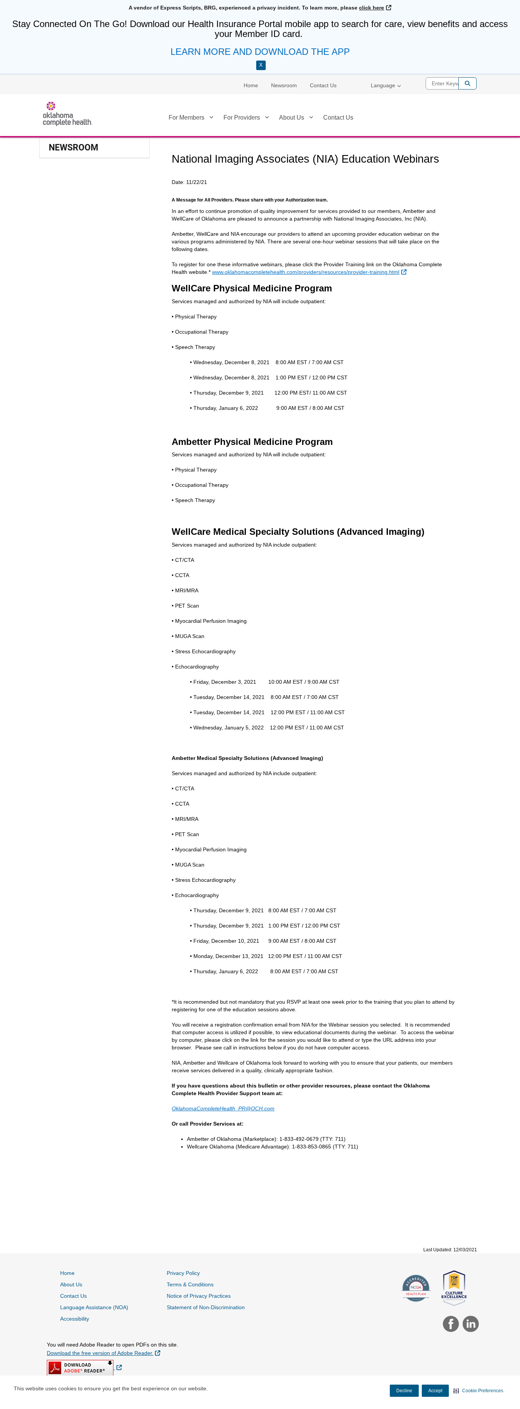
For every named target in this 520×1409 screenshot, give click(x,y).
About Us (291, 117)
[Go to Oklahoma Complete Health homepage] (67, 114)
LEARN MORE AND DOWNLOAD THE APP (260, 51)
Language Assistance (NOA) (94, 1307)
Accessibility (74, 1319)
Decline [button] (404, 1390)
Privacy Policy (183, 1273)
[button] (478, 1391)
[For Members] (211, 119)
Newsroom (284, 85)
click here (375, 8)
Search (467, 83)
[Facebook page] (450, 1325)
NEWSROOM (73, 147)
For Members (186, 117)
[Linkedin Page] (469, 1325)
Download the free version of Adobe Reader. (103, 1353)
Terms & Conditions (190, 1284)
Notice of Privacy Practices (199, 1296)
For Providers (241, 117)
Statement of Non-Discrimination (206, 1307)
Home (251, 85)
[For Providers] (266, 119)
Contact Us (323, 85)
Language (383, 85)
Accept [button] (435, 1390)
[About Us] (311, 119)
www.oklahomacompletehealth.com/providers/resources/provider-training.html (309, 272)
